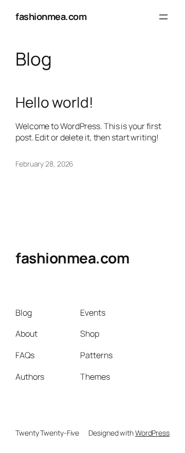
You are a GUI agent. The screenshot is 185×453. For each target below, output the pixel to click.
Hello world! (54, 102)
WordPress (152, 433)
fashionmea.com (50, 16)
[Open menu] (163, 17)
